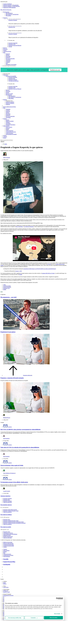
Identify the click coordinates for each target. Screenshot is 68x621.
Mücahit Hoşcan (6, 417)
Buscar (4, 137)
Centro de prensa (9, 133)
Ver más (10, 46)
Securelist (5, 559)
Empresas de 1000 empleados (9, 7)
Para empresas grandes (6, 526)
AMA (5, 144)
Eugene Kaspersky (7, 287)
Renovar (5, 47)
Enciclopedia (6, 564)
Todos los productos (7, 512)
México (4, 583)
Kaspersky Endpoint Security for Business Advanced (14, 523)
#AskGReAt (26, 268)
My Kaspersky (6, 12)
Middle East (5, 590)
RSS (7, 63)
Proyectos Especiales (10, 58)
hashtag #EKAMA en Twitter (48, 273)
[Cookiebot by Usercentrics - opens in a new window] (57, 598)
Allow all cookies (53, 617)
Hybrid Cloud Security (8, 536)
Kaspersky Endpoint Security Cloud (10, 510)
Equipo (7, 129)
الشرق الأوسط (6, 592)
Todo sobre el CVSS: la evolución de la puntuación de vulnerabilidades (20, 447)
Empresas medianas (10, 103)
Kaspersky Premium (14, 19)
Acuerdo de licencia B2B (8, 545)
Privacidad (8, 56)
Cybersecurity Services (8, 533)
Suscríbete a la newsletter (11, 64)
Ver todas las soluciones (13, 80)
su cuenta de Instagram (29, 226)
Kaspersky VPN (11, 44)
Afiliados (8, 122)
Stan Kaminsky (6, 438)
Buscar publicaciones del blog (9, 106)
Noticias (7, 55)
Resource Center (9, 93)
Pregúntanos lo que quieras (8, 332)
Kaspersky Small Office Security (10, 509)
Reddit (20, 274)
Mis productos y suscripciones (12, 14)
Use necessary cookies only (14, 617)
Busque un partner (10, 121)
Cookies (5, 547)
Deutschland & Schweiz (8, 595)
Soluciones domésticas (5, 496)
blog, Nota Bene (19, 226)
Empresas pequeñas (10, 102)
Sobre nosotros (9, 127)
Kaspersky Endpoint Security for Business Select (13, 521)
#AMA (30, 268)
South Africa (5, 587)
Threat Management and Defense (10, 534)
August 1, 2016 (18, 271)
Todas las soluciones (7, 502)
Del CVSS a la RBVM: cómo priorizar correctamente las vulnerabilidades (21, 429)
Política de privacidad (7, 542)
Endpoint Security (7, 535)
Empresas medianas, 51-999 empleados (11, 6)
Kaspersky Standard (14, 33)
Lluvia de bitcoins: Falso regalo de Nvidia (12, 465)
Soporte (4, 50)
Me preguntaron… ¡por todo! (9, 297)
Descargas (5, 49)
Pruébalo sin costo (55, 70)
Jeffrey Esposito (6, 157)
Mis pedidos (8, 15)
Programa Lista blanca (10, 124)
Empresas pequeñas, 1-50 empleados (11, 5)
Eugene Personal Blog (9, 561)
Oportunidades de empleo (11, 134)
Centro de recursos (7, 51)
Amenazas (8, 61)
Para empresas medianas (6, 514)
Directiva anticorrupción (8, 543)
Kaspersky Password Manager (14, 45)
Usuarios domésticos (7, 3)
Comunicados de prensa (11, 131)
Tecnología (8, 59)
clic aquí (49, 264)
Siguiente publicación (27, 375)
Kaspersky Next (6, 519)
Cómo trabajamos (9, 130)
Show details (57, 613)
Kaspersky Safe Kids (12, 43)
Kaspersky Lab (6, 288)
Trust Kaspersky (6, 556)
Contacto (5, 136)
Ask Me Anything (7, 285)
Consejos (8, 62)
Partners (7, 119)
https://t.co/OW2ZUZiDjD (37, 268)
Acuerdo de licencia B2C (8, 544)
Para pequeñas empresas (6, 504)
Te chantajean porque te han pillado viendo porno (14, 482)
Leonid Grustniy (6, 491)
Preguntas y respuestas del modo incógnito (12, 378)
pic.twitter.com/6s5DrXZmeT (49, 268)
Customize (33, 617)
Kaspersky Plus (11, 78)
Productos (5, 17)
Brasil (4, 582)
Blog (4, 52)
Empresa (7, 128)
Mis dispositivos (9, 13)
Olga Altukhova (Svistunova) (9, 473)
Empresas (8, 53)
